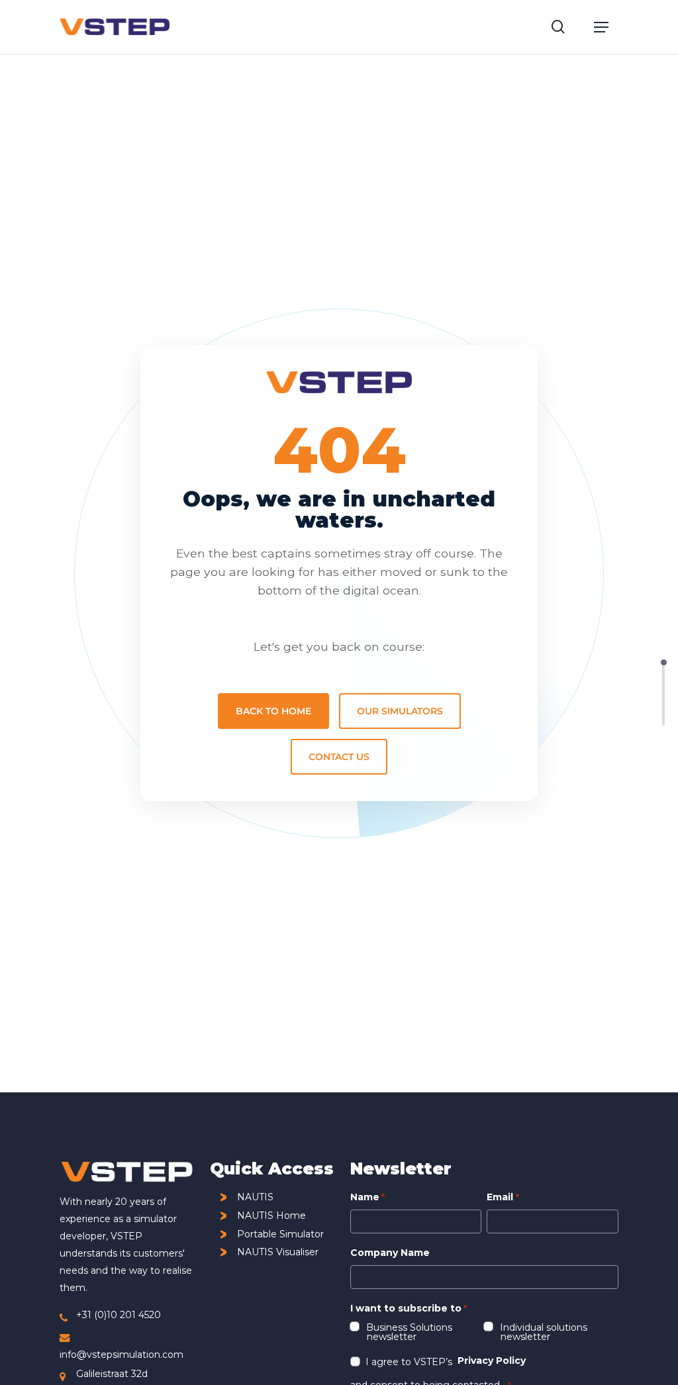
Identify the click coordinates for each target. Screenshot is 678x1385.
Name (367, 1197)
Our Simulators (400, 711)
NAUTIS (255, 1197)
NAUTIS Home (271, 1215)
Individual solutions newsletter (544, 1331)
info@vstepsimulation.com (121, 1355)
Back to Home (273, 711)
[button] (601, 27)
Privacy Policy (492, 1360)
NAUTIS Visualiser (277, 1252)
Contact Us (339, 757)
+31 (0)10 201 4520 (118, 1315)
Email (502, 1197)
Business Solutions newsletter (409, 1331)
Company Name (390, 1253)
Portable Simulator (280, 1234)
